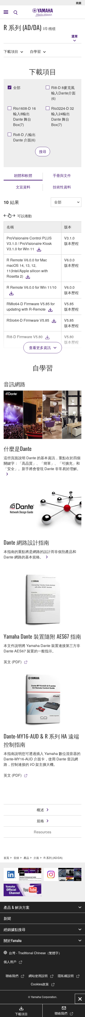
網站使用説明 (38, 975)
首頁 (6, 858)
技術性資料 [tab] (62, 187)
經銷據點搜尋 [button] (14, 929)
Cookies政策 (40, 984)
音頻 (16, 858)
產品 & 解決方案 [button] (16, 907)
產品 (26, 858)
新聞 (7, 918)
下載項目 (11, 51)
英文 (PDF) (13, 661)
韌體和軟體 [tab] (23, 175)
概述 (40, 809)
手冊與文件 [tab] (62, 175)
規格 (40, 820)
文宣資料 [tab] (23, 187)
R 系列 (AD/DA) (53, 858)
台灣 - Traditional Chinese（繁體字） (35, 953)
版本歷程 (71, 243)
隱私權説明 (66, 975)
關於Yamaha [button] (13, 940)
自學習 (35, 51)
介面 (36, 858)
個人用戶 (10, 961)
